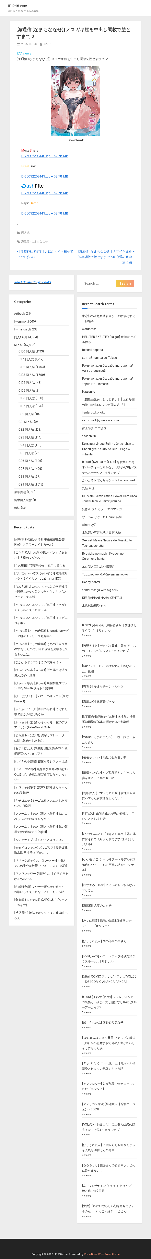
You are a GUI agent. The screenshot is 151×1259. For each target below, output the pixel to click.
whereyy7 (89, 525)
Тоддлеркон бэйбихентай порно (105, 574)
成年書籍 (20, 492)
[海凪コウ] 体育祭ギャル (98, 701)
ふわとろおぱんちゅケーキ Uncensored (108, 480)
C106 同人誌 (26, 398)
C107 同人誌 (26, 406)
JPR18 (47, 44)
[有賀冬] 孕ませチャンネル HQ (102, 686)
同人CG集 (20, 337)
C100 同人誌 (26, 351)
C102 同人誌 (26, 367)
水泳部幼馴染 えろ (94, 606)
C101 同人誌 (26, 359)
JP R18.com (17, 6)
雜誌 (17, 508)
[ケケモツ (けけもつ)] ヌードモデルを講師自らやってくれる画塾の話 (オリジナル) (108, 865)
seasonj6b (89, 436)
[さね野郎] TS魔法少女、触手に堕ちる (39, 565)
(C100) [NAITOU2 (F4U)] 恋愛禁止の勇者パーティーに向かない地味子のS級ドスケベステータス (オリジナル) (109, 467)
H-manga (20, 329)
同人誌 (25, 232)
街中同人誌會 (23, 500)
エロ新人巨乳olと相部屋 (98, 566)
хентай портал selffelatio (99, 358)
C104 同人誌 (26, 383)
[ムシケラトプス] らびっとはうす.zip (38, 840)
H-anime (20, 321)
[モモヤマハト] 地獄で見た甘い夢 (104, 757)
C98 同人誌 (26, 476)
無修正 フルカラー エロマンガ (102, 509)
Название (88, 391)
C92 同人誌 (26, 429)
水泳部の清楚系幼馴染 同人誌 (101, 532)
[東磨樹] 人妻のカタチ (97, 905)
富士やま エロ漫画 (94, 428)
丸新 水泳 (88, 488)
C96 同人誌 (26, 461)
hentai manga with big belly (100, 590)
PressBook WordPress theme (102, 1254)
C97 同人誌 (26, 469)
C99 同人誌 (26, 484)
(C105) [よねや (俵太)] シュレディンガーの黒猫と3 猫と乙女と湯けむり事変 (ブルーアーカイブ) (109, 1002)
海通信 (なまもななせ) (35, 241)
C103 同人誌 (26, 375)
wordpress (89, 329)
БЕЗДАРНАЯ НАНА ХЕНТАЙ (102, 598)
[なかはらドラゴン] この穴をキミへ (38, 662)
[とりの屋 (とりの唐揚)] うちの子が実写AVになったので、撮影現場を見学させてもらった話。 (41, 649)
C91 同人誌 (25, 422)
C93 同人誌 (26, 437)
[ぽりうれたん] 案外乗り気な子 (102, 1022)
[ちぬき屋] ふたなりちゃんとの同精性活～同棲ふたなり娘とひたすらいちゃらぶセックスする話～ (40, 592)
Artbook (19, 313)
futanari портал (92, 350)
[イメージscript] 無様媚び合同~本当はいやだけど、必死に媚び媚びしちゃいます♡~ (41, 774)
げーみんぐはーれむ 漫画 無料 (102, 517)
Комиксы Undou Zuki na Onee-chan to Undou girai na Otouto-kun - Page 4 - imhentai (108, 449)
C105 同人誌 (26, 390)
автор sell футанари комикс (102, 420)
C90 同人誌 (26, 414)
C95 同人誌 (26, 453)
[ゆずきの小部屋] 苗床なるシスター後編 (40, 761)
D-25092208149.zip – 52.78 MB (44, 156)
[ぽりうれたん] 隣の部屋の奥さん (104, 941)
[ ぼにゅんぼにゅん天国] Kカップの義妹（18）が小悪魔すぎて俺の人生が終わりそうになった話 (108, 1043)
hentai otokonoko (93, 412)
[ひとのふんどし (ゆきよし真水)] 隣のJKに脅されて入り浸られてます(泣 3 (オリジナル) (109, 839)
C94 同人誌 (26, 445)
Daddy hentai (91, 582)
